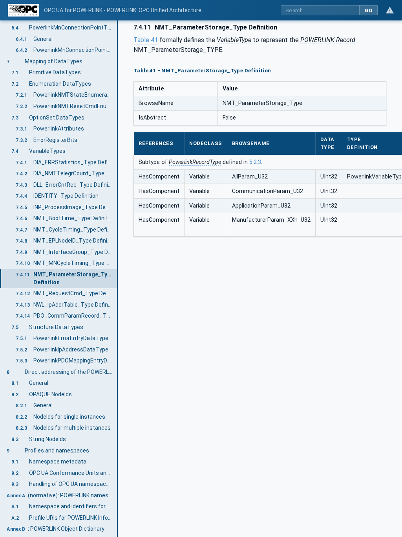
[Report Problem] (390, 10)
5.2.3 (255, 162)
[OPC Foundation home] (23, 10)
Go (368, 10)
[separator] (118, 278)
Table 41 (145, 40)
